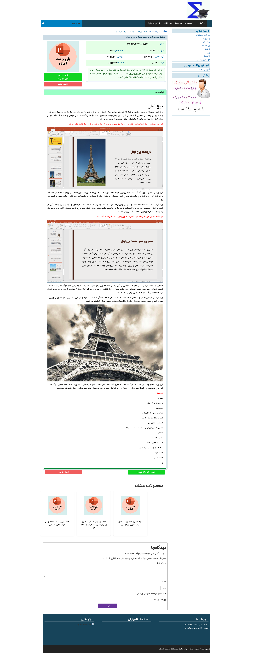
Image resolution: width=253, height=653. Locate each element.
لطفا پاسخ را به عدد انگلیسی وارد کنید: (151, 593)
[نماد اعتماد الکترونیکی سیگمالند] (142, 633)
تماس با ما (189, 23)
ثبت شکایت (167, 23)
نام (164, 582)
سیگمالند (201, 23)
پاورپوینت (154, 31)
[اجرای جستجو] (43, 23)
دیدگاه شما (161, 563)
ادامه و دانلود (63, 84)
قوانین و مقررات (153, 23)
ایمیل (163, 588)
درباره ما (178, 23)
